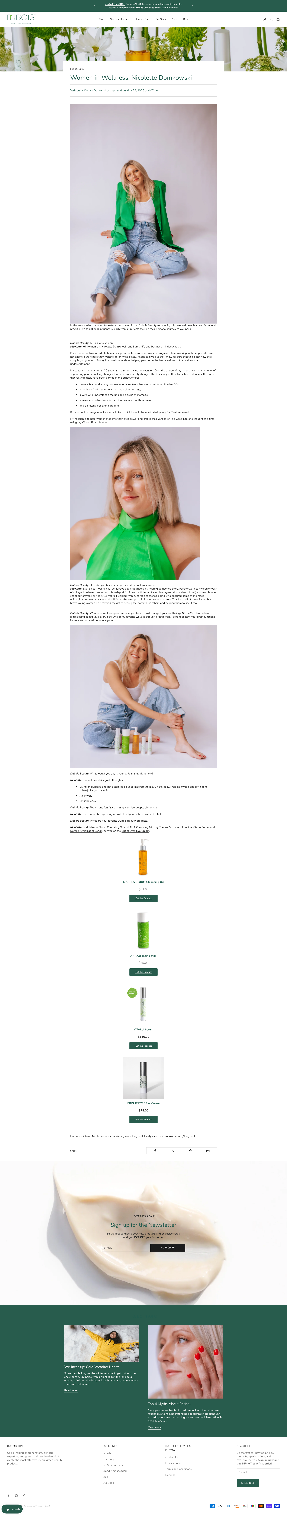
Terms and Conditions (178, 1469)
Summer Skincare (119, 19)
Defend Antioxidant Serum (86, 831)
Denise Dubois (93, 90)
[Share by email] (208, 1151)
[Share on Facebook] (155, 1151)
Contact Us (171, 1457)
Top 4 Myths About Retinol (169, 1403)
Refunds (170, 1475)
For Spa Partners (113, 1465)
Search (107, 1453)
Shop (101, 19)
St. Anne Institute (135, 592)
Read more (71, 1390)
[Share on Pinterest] (190, 1151)
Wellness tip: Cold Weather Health (92, 1366)
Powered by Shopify (43, 1506)
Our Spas (108, 1483)
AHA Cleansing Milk (141, 827)
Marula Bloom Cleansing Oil (106, 827)
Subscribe (168, 1247)
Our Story (160, 19)
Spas (174, 19)
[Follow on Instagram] (16, 1495)
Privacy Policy (173, 1463)
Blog (185, 19)
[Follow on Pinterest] (24, 1495)
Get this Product (143, 898)
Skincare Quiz (142, 19)
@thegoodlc (188, 1136)
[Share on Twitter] (173, 1151)
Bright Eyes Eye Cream (135, 831)
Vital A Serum (201, 827)
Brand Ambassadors (115, 1471)
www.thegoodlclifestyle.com (142, 1136)
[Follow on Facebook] (8, 1495)
